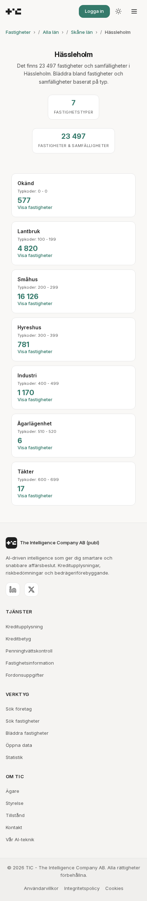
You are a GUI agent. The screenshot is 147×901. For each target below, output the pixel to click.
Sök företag (19, 709)
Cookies (114, 888)
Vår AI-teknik (20, 839)
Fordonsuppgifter (25, 675)
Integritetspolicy (82, 888)
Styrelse (15, 803)
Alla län (51, 32)
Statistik (14, 757)
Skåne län (82, 32)
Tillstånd (15, 815)
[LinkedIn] (13, 589)
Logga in (94, 11)
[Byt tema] (118, 11)
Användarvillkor (41, 888)
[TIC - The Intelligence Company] (13, 12)
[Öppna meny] (134, 11)
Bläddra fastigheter (27, 733)
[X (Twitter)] (31, 589)
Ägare (12, 791)
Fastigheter (18, 32)
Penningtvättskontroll (29, 651)
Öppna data (19, 745)
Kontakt (14, 827)
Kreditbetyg (18, 638)
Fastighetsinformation (30, 663)
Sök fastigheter (23, 721)
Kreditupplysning (24, 626)
